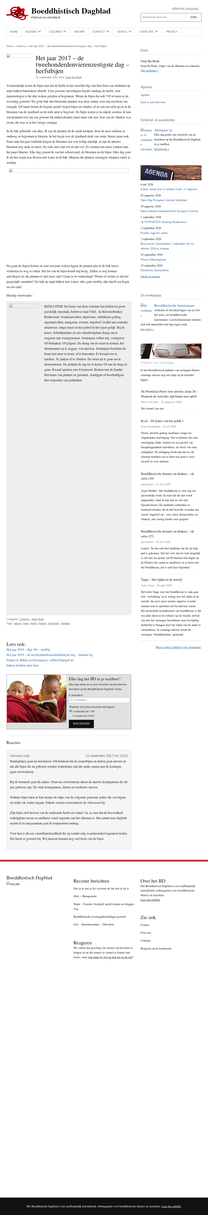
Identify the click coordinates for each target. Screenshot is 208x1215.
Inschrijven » (161, 149)
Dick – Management (85, 896)
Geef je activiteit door (153, 102)
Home (9, 46)
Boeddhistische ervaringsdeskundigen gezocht (100, 916)
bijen (26, 623)
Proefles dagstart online (154, 233)
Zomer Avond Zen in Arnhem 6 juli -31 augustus (169, 189)
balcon (18, 623)
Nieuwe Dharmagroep (153, 259)
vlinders (65, 623)
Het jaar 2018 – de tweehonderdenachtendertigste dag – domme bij (49, 654)
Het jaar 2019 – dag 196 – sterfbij (28, 649)
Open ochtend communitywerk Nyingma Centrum (169, 211)
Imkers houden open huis (22, 665)
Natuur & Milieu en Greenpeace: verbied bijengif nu (40, 660)
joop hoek (53, 623)
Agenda (145, 95)
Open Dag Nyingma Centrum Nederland (164, 200)
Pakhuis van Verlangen (157, 362)
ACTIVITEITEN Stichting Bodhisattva (163, 222)
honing (42, 623)
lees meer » (147, 329)
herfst (33, 623)
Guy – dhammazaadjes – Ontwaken (94, 924)
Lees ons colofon (150, 900)
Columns (21, 46)
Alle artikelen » (149, 70)
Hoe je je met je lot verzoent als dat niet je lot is (101, 888)
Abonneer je (163, 130)
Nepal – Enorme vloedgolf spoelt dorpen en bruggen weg (104, 906)
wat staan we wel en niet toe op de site (110, 957)
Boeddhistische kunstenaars (174, 305)
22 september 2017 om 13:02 (107, 756)
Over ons (146, 932)
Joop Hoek (37, 619)
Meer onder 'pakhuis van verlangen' (178, 647)
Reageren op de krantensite (156, 948)
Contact (145, 925)
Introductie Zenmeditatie (155, 270)
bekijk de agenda (150, 276)
